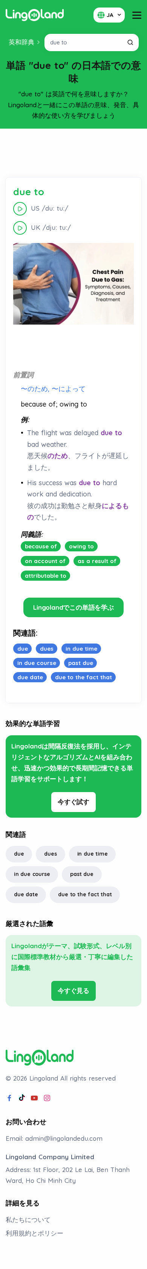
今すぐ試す (73, 802)
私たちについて (28, 1219)
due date (26, 894)
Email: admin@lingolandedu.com (54, 1138)
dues (50, 853)
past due (81, 874)
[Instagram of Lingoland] (47, 1098)
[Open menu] (136, 15)
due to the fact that (85, 894)
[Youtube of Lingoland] (34, 1098)
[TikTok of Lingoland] (21, 1098)
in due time (92, 853)
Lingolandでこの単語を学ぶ (73, 607)
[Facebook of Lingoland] (9, 1098)
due (19, 853)
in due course (32, 874)
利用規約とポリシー (34, 1233)
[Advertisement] (73, 153)
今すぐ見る (73, 990)
